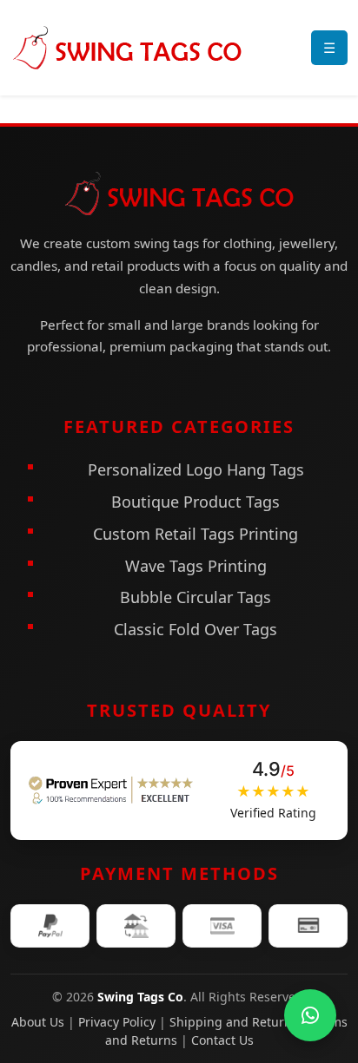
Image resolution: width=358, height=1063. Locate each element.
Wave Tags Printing (196, 565)
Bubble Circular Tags (195, 597)
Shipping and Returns (233, 1022)
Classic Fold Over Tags (195, 629)
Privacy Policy (117, 1022)
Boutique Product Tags (195, 501)
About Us (37, 1022)
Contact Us (222, 1040)
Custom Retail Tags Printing (195, 533)
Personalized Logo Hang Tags (196, 469)
